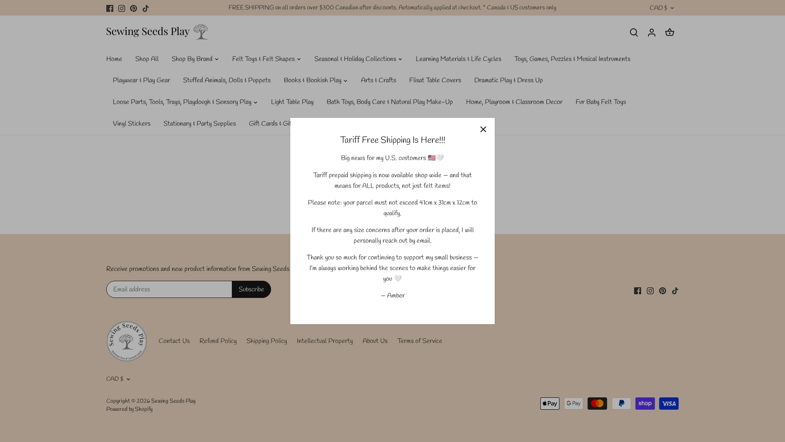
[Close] (483, 129)
